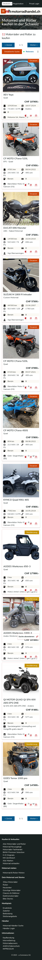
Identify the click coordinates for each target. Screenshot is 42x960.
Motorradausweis (10, 943)
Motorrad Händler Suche (13, 925)
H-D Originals (8, 855)
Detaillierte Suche (12, 51)
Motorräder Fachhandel (12, 849)
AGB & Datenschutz (11, 946)
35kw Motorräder (10, 882)
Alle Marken (8, 860)
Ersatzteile (7, 908)
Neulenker (7, 887)
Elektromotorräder (10, 896)
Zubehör (6, 911)
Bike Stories (8, 898)
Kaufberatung (8, 937)
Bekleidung (7, 913)
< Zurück (8, 45)
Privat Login (34, 3)
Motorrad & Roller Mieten (13, 872)
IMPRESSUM (8, 949)
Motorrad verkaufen (11, 863)
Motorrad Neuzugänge (12, 846)
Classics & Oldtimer (11, 893)
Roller (5, 885)
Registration (18, 3)
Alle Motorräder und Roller (14, 844)
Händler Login (9, 928)
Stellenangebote (10, 916)
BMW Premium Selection (13, 852)
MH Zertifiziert (9, 858)
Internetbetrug (9, 940)
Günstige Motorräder (12, 890)
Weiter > (34, 45)
